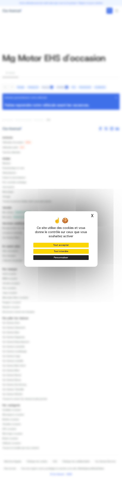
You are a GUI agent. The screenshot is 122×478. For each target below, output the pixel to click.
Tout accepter (61, 245)
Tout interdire (61, 251)
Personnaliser (61, 257)
